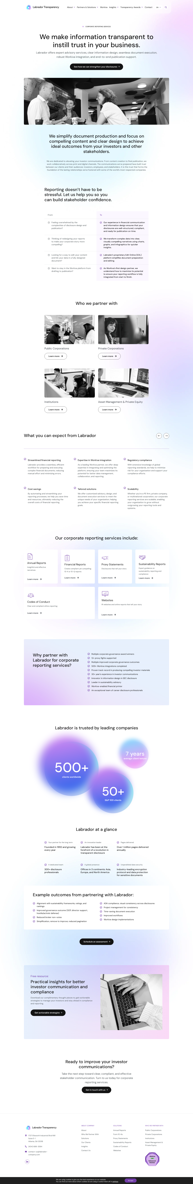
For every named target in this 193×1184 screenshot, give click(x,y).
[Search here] (166, 7)
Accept (130, 1181)
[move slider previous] (159, 436)
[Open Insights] (118, 7)
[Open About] (74, 7)
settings (115, 1182)
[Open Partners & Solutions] (97, 7)
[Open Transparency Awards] (142, 7)
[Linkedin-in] (27, 1161)
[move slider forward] (166, 436)
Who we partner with (154, 1126)
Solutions (117, 1126)
